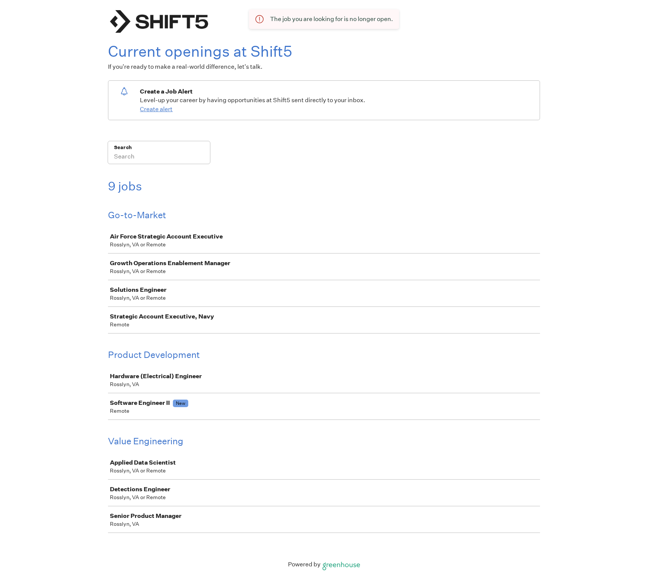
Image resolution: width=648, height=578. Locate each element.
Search (123, 147)
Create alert (156, 109)
